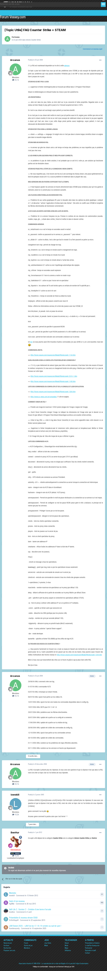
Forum (26, 943)
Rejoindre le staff (90, 951)
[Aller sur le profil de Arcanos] (7, 39)
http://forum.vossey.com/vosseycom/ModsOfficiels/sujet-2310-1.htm (54, 376)
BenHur (15, 832)
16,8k (16, 856)
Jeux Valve (47, 943)
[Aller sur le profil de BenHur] (15, 842)
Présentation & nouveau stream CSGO (23, 918)
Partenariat (88, 948)
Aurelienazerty (14, 929)
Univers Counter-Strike (33, 40)
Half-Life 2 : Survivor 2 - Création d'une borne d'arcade (30, 910)
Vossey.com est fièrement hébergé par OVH (61, 967)
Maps (66, 948)
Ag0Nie (11, 904)
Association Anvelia (25, 964)
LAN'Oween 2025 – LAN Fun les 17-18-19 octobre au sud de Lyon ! (35, 926)
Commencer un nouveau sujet (92, 49)
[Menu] (103, 4)
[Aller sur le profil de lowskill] (15, 804)
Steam (67, 943)
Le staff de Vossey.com (92, 946)
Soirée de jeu (28, 946)
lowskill (15, 794)
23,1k (16, 80)
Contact (87, 953)
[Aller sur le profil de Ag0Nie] (6, 902)
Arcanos (17, 37)
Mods (46, 946)
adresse (66, 66)
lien (31, 342)
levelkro (12, 912)
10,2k (16, 815)
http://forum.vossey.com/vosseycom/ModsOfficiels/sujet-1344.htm (79, 655)
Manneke (12, 893)
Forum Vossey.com (13, 17)
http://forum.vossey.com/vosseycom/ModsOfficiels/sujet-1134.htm (53, 355)
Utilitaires (68, 951)
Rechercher (7, 948)
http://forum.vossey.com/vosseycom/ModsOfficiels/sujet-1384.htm (53, 392)
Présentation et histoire (92, 943)
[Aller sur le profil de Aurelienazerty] (6, 927)
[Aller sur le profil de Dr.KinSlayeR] (6, 919)
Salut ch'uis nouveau (17, 901)
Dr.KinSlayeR (14, 920)
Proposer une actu (9, 951)
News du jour (8, 943)
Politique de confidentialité (40, 967)
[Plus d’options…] (100, 60)
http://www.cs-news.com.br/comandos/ (44, 397)
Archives (6, 946)
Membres (27, 948)
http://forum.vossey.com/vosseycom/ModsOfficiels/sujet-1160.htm (53, 382)
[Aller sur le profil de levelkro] (6, 911)
